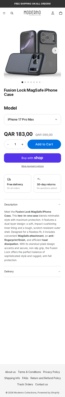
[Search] (12, 13)
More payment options (32, 166)
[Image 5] (34, 82)
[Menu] (4, 13)
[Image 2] (25, 82)
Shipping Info (12, 378)
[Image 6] (37, 82)
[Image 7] (39, 82)
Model (10, 108)
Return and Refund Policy (46, 378)
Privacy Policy (51, 371)
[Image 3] (28, 82)
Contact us (41, 384)
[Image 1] (22, 82)
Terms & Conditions (29, 371)
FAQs (25, 378)
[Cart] (61, 13)
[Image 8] (42, 82)
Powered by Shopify (48, 392)
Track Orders (25, 384)
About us (10, 371)
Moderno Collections (25, 392)
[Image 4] (31, 82)
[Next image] (55, 50)
